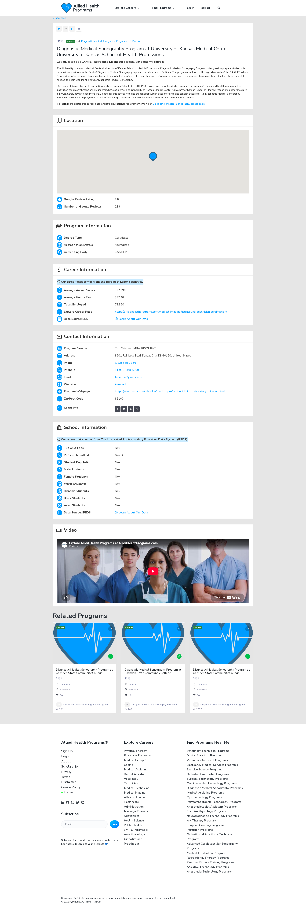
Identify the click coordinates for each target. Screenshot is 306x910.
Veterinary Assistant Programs (207, 760)
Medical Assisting (136, 769)
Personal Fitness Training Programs (210, 862)
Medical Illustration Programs (206, 853)
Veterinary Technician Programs (208, 751)
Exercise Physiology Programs (207, 811)
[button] (153, 158)
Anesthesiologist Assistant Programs (212, 807)
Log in (65, 756)
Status (68, 792)
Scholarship (69, 766)
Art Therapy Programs (202, 820)
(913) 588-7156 (125, 363)
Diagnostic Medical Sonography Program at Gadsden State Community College (84, 671)
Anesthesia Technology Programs (209, 871)
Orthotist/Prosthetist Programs (208, 774)
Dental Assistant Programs (205, 755)
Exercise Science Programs (204, 769)
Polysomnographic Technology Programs (214, 802)
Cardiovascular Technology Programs (212, 783)
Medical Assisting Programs (205, 793)
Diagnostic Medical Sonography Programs (104, 41)
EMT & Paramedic (136, 830)
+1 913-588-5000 (127, 370)
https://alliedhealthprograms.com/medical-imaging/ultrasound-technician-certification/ (171, 312)
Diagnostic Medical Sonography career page (179, 104)
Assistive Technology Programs (208, 867)
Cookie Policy (70, 787)
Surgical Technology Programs (207, 779)
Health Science (134, 820)
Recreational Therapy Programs (208, 858)
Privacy (66, 772)
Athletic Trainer (134, 797)
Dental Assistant (135, 774)
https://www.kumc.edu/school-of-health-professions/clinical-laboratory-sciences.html (170, 391)
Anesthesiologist (135, 834)
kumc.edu (121, 384)
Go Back (61, 18)
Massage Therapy (136, 811)
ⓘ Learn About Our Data (131, 319)
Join (114, 824)
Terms (65, 777)
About (66, 761)
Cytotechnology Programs (204, 797)
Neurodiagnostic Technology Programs (213, 816)
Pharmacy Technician (138, 755)
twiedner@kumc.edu (128, 377)
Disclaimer (68, 782)
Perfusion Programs (200, 830)
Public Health (133, 825)
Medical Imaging (135, 793)
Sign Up (67, 751)
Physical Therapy (135, 751)
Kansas (136, 41)
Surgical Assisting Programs (205, 825)
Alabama (65, 684)
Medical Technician (136, 788)
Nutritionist (131, 816)
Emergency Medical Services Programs (212, 765)
